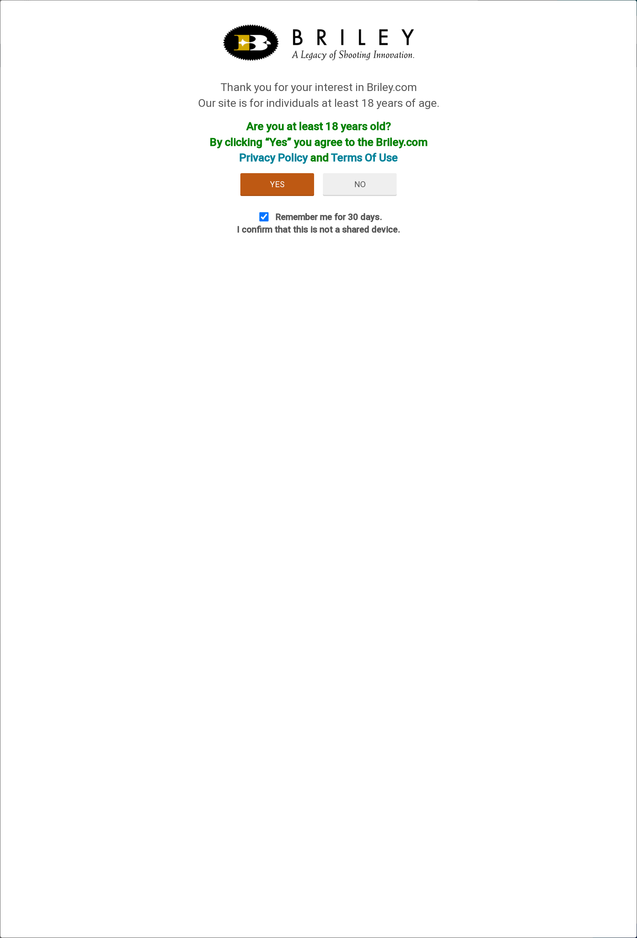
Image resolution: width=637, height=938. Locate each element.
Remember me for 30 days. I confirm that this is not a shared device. (318, 223)
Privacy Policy (273, 157)
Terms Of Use (364, 157)
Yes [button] (277, 184)
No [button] (360, 184)
